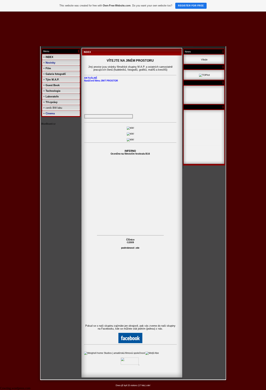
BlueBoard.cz (48, 123)
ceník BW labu (54, 107)
